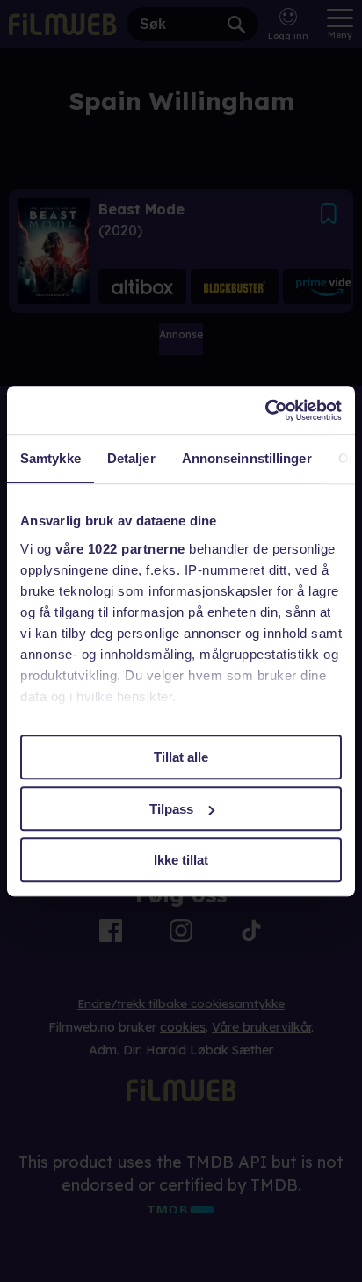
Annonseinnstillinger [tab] (247, 458)
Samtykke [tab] (50, 458)
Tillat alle (181, 757)
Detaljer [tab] (131, 458)
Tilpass (171, 808)
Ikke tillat (181, 859)
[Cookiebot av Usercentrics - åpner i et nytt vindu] (265, 410)
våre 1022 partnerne (120, 548)
